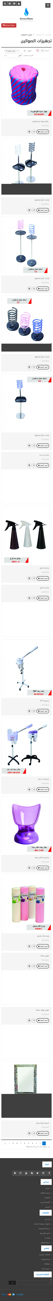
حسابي (47, 1188)
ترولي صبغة (45, 955)
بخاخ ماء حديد (44, 455)
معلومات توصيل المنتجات (42, 1224)
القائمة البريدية (45, 1202)
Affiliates (47, 1264)
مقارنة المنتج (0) (10, 51)
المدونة (47, 1207)
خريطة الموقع (45, 1242)
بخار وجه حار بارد (43, 779)
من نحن (47, 1219)
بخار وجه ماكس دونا (42, 857)
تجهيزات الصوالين (26, 35)
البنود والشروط (45, 1233)
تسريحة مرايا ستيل (42, 1123)
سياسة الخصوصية (44, 1228)
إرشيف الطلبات (45, 1193)
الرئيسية (48, 35)
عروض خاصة (45, 1269)
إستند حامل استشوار (42, 199)
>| (5, 1143)
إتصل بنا (47, 1238)
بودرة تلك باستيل (43, 936)
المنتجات (39, 35)
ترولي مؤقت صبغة (42, 1010)
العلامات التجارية (44, 1255)
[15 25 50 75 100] (22, 51)
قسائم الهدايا (46, 1259)
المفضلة (47, 1198)
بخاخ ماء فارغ (44, 568)
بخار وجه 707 (44, 700)
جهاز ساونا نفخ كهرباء (40, 121)
